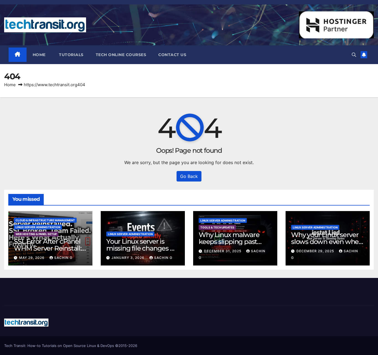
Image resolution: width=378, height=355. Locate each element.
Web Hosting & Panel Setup (36, 234)
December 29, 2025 (315, 251)
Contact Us (172, 54)
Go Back (189, 176)
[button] (354, 54)
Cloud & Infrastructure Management (45, 220)
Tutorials (71, 54)
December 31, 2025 (223, 251)
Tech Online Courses (121, 54)
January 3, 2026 (129, 258)
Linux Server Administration (37, 227)
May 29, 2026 (32, 258)
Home (39, 54)
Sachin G (63, 258)
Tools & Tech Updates (217, 227)
